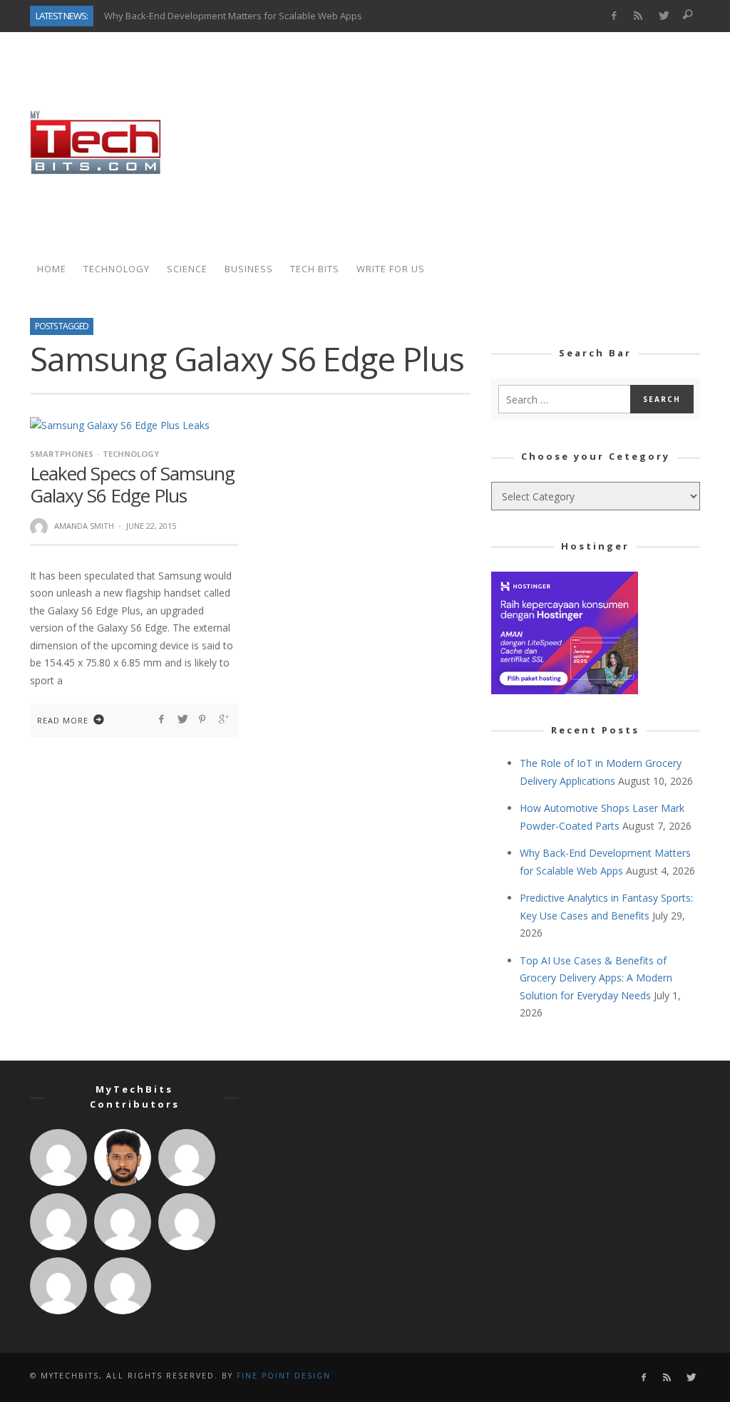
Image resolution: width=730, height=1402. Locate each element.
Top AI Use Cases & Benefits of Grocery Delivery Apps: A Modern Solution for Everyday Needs (596, 978)
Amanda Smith (84, 525)
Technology (131, 453)
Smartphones (61, 453)
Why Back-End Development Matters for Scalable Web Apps (233, 15)
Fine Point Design (284, 1376)
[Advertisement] (440, 142)
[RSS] (638, 16)
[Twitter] (663, 16)
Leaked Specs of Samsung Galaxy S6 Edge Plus (132, 484)
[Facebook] (613, 16)
